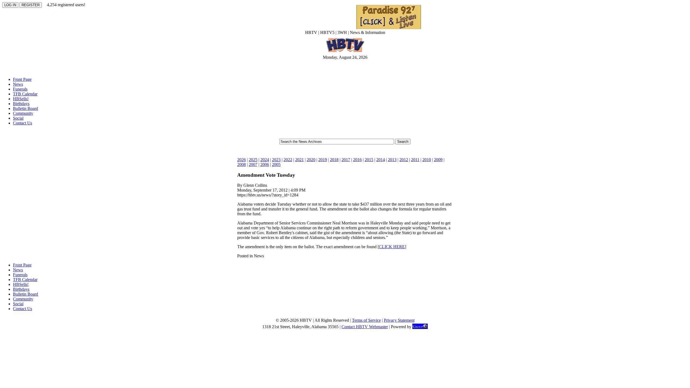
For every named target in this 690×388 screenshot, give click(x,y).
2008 (241, 164)
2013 (392, 159)
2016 (357, 159)
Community (23, 113)
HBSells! (21, 98)
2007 (253, 164)
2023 (276, 159)
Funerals (20, 89)
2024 (264, 159)
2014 (380, 159)
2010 (426, 159)
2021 (299, 159)
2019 (322, 159)
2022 (288, 159)
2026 (241, 159)
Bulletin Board (25, 108)
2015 (369, 159)
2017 (345, 159)
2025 (253, 159)
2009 (438, 159)
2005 (276, 164)
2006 (264, 164)
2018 (334, 159)
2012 (403, 159)
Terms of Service (366, 320)
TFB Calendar (25, 94)
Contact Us (22, 123)
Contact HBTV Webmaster (364, 326)
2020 (311, 159)
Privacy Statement (399, 320)
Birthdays (21, 103)
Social (18, 118)
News (18, 84)
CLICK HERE (392, 246)
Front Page (22, 79)
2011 (415, 159)
